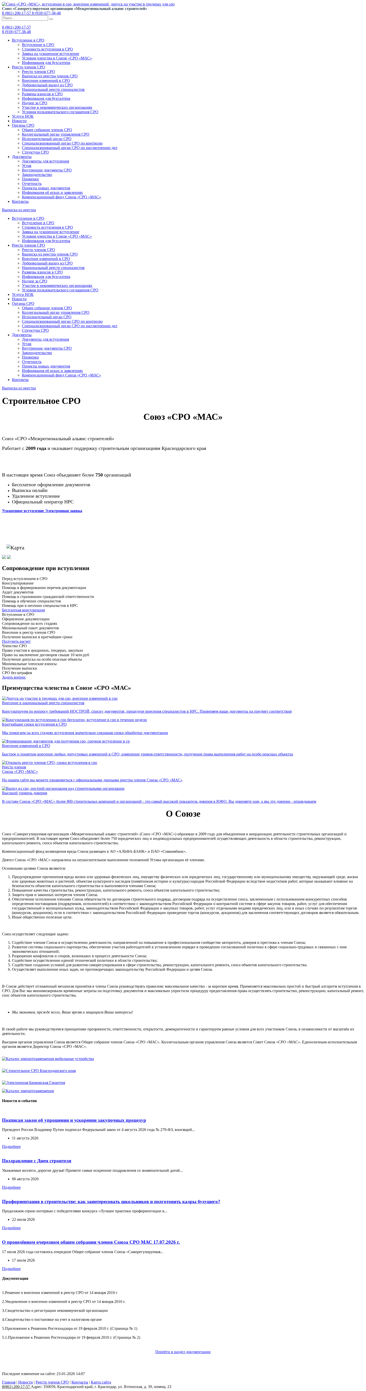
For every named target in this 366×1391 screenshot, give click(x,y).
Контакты (20, 201)
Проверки (30, 179)
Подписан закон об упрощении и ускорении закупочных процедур (74, 1120)
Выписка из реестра (19, 210)
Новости (19, 121)
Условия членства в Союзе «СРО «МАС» (57, 58)
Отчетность (32, 183)
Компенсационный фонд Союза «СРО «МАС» (61, 197)
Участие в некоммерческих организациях (57, 107)
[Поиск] (51, 19)
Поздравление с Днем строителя (36, 1160)
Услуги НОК (23, 116)
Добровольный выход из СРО (47, 85)
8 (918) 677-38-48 (46, 13)
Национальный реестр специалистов (53, 89)
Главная (8, 1382)
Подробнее (11, 1146)
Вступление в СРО (28, 40)
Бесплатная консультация (23, 610)
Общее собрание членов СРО (47, 130)
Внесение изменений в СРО (46, 80)
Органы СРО (23, 125)
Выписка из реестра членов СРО (50, 76)
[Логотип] (88, 4)
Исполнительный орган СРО (46, 139)
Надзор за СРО (34, 103)
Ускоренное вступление (42, 511)
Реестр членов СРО (28, 67)
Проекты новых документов (46, 188)
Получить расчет (16, 641)
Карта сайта (101, 1382)
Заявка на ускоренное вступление (50, 54)
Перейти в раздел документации (183, 1352)
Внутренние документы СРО (47, 170)
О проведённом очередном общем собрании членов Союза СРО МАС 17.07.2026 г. (91, 1242)
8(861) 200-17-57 (16, 1387)
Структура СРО (35, 152)
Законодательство (37, 174)
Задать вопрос (14, 677)
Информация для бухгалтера (46, 62)
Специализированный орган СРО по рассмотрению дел (69, 148)
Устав (26, 165)
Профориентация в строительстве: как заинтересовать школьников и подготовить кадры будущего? (111, 1201)
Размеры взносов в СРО (42, 94)
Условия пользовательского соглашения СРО (60, 112)
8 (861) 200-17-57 (17, 13)
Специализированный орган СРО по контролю (62, 143)
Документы (22, 157)
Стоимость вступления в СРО (47, 49)
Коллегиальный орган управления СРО (55, 134)
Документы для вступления (45, 161)
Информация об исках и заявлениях (52, 192)
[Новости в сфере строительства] (4, 557)
